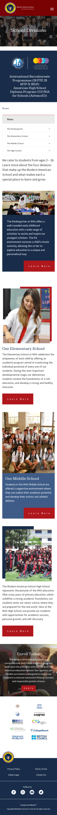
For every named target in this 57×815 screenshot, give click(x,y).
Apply (29, 688)
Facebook (13, 792)
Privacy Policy (13, 769)
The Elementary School (17, 136)
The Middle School (15, 143)
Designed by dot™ (28, 805)
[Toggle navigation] (52, 9)
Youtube (32, 792)
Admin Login (13, 774)
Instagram (23, 792)
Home (5, 108)
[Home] (10, 9)
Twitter (41, 792)
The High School (14, 150)
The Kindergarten (15, 128)
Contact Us (41, 774)
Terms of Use (41, 769)
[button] (49, 128)
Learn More (40, 266)
